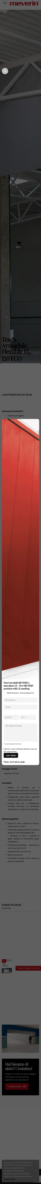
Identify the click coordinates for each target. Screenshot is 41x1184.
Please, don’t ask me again (14, 762)
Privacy (28, 749)
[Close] (5, 71)
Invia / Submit (11, 755)
